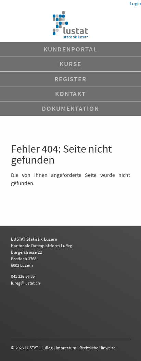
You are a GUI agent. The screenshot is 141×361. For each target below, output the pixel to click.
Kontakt (70, 93)
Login (135, 3)
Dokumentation (70, 108)
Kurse (70, 64)
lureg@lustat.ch (25, 283)
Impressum (66, 347)
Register (70, 79)
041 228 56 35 (23, 276)
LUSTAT (31, 347)
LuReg (47, 347)
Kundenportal (70, 49)
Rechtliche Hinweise (97, 347)
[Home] (70, 24)
